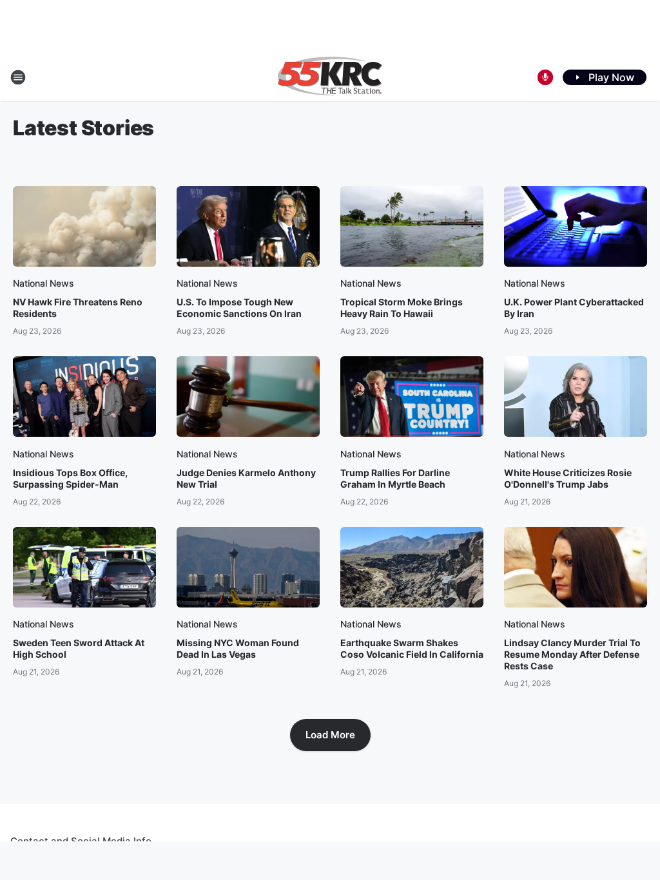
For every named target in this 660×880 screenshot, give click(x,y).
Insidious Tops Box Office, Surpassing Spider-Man (70, 478)
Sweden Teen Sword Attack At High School (78, 648)
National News (43, 283)
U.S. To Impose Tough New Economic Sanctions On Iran (239, 307)
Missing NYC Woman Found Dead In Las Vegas (238, 648)
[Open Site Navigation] (18, 77)
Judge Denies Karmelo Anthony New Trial (246, 478)
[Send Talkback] (545, 77)
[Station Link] (330, 77)
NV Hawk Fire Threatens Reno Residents (77, 307)
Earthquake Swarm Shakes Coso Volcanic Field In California (411, 648)
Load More (330, 735)
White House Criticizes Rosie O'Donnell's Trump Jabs (568, 478)
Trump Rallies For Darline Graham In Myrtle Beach (395, 478)
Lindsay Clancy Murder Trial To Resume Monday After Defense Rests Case (572, 654)
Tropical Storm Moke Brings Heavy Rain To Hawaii (401, 307)
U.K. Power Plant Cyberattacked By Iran (574, 307)
